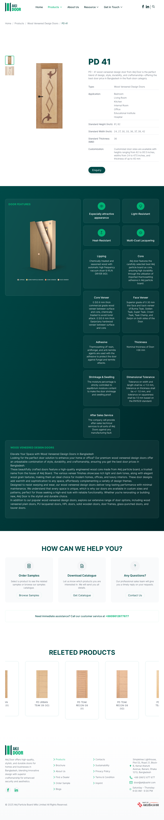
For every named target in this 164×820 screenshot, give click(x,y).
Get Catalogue (82, 595)
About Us (73, 7)
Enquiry (96, 170)
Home (39, 7)
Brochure (60, 765)
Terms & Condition (105, 777)
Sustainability (102, 765)
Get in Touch (111, 7)
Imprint (99, 783)
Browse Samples (29, 595)
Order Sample (63, 783)
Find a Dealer (63, 777)
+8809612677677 (117, 616)
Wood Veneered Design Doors (42, 23)
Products (53, 7)
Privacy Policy (102, 771)
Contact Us (135, 595)
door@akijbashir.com (145, 782)
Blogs (58, 789)
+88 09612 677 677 (144, 777)
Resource (90, 7)
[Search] (153, 6)
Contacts (100, 759)
